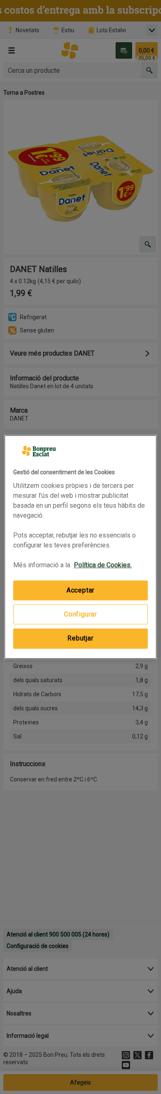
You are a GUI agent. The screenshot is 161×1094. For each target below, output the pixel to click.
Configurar (80, 614)
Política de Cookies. (103, 565)
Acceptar (80, 590)
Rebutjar (80, 638)
